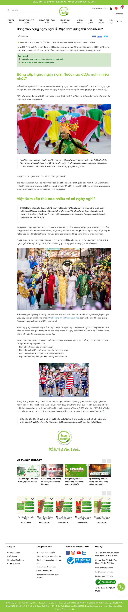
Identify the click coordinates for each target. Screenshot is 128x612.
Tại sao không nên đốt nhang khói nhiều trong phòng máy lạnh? (74, 481)
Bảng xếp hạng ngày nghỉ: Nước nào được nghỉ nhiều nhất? (43, 59)
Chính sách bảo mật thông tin (48, 556)
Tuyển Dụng (12, 556)
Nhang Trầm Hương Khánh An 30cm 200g (83, 518)
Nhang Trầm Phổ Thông (26, 21)
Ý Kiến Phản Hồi (13, 564)
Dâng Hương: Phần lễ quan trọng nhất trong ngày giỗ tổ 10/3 (50, 481)
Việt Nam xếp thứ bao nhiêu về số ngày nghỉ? (38, 62)
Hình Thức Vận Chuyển (45, 552)
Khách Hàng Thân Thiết (46, 567)
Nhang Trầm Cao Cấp (47, 21)
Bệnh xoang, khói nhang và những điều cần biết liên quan (27, 481)
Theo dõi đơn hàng (100, 8)
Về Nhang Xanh (13, 552)
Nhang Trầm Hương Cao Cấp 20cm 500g (64, 518)
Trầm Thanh (101, 21)
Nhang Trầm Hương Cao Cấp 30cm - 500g (45, 518)
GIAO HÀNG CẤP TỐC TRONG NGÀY (64, 2)
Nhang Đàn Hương (65, 21)
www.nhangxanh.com (104, 567)
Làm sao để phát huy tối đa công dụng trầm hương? (99, 481)
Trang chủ (23, 42)
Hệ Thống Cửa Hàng (15, 560)
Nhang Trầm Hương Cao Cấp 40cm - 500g (26, 518)
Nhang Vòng (80, 21)
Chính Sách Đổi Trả (44, 571)
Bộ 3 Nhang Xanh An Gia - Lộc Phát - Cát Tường (102, 518)
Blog (119, 21)
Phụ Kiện (111, 21)
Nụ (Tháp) (90, 21)
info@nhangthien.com (104, 572)
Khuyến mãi (11, 21)
